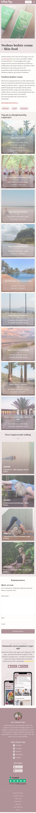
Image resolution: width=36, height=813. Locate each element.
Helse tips (5, 108)
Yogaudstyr (24, 108)
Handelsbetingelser (18, 793)
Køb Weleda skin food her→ (10, 103)
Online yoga (18, 799)
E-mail (3, 624)
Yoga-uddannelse (18, 807)
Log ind (28, 2)
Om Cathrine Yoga (18, 796)
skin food (6, 59)
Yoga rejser (18, 804)
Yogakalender (18, 801)
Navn (2, 618)
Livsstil (14, 108)
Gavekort (18, 810)
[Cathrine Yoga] (7, 2)
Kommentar (5, 596)
